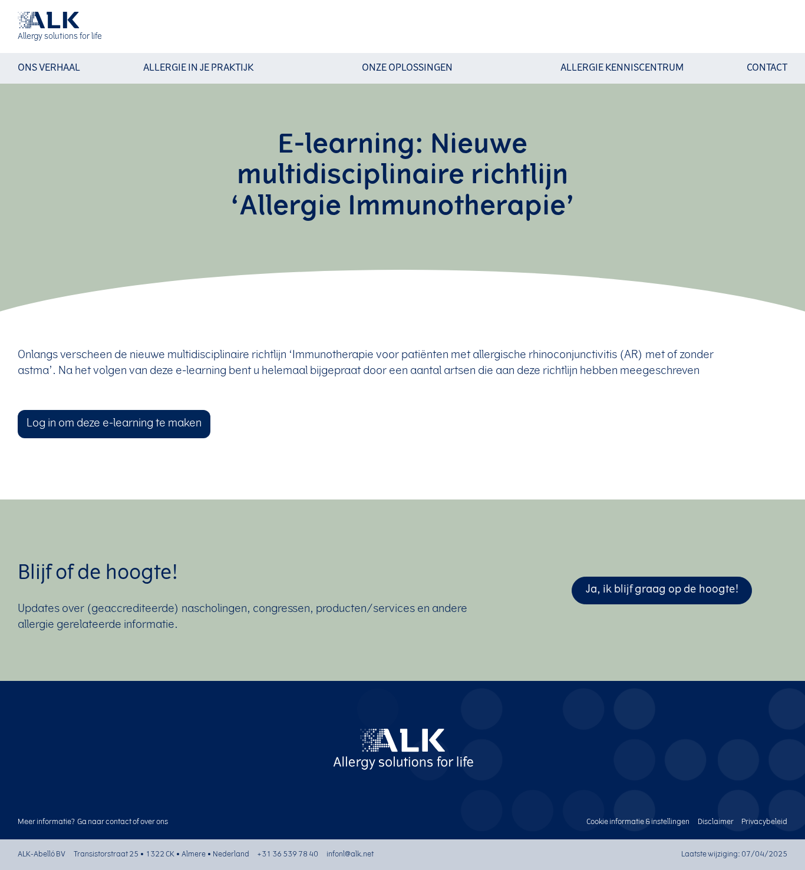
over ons (154, 822)
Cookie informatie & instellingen (637, 822)
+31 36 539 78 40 (287, 854)
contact (118, 822)
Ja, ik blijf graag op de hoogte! (662, 590)
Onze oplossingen (407, 68)
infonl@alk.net (350, 854)
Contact (767, 68)
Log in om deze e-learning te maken (114, 424)
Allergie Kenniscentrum (622, 68)
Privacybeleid (764, 822)
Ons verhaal (49, 68)
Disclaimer (716, 822)
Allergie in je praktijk (198, 68)
